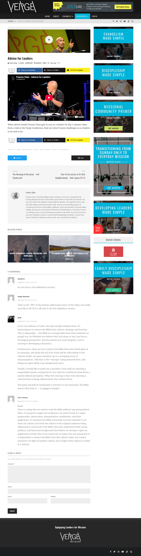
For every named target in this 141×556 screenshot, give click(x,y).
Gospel (36, 149)
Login (94, 16)
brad (19, 318)
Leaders (55, 149)
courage (18, 149)
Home (47, 16)
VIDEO (44, 63)
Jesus (42, 149)
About (56, 16)
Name (10, 487)
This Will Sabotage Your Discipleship (30, 21)
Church (10, 149)
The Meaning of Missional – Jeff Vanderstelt (26, 174)
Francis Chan (13, 63)
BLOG (22, 63)
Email (10, 496)
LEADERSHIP (29, 63)
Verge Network (23, 296)
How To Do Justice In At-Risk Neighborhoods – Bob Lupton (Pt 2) (70, 174)
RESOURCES (38, 63)
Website (53, 496)
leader (48, 149)
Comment (11, 464)
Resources (81, 16)
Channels (66, 16)
